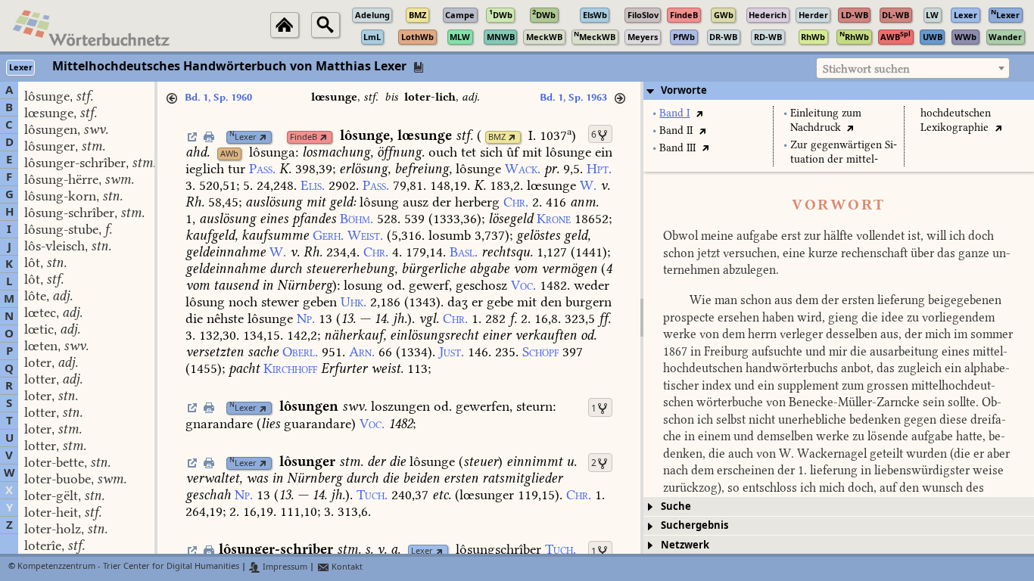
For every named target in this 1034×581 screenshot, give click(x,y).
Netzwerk (685, 545)
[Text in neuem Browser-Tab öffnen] (699, 113)
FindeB (303, 137)
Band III (677, 147)
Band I (674, 113)
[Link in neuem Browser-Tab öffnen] (263, 137)
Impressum (283, 567)
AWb (229, 154)
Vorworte (684, 90)
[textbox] (913, 68)
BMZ (497, 137)
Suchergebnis (694, 525)
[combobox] (913, 68)
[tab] (838, 91)
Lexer (243, 137)
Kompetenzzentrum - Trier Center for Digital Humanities (128, 567)
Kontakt (346, 567)
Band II (676, 130)
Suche (676, 506)
